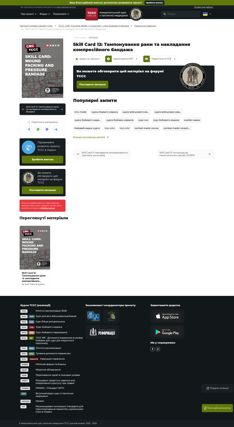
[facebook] (152, 349)
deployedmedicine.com (66, 7)
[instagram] (158, 349)
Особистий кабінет (203, 7)
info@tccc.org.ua (47, 208)
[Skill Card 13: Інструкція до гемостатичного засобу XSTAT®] (61, 109)
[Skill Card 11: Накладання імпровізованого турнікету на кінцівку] (23, 109)
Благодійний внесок (219, 408)
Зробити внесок (154, 2)
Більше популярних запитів (89, 137)
